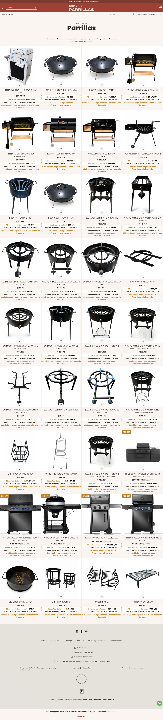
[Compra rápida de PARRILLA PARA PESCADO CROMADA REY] (61, 469)
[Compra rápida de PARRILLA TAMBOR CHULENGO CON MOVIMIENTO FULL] (20, 149)
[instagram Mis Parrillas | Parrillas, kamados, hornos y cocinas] (77, 632)
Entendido (81, 716)
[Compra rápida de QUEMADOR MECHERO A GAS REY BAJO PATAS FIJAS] (102, 277)
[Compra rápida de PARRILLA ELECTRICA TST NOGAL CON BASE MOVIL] (20, 85)
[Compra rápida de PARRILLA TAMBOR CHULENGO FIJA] (61, 149)
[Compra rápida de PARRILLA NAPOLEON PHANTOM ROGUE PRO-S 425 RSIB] (142, 533)
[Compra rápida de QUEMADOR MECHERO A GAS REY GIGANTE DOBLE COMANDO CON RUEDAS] (102, 469)
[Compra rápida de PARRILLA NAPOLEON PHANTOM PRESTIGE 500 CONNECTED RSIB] (20, 533)
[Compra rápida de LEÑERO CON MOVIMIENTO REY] (20, 469)
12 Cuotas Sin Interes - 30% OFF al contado (81, 2)
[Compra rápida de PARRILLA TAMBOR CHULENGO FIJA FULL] (142, 85)
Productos (55, 640)
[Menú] (4, 8)
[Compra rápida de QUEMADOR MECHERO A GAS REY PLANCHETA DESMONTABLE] (142, 213)
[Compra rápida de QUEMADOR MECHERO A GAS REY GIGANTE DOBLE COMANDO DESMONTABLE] (142, 341)
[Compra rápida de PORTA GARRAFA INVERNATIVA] (142, 277)
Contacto (80, 640)
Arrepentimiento (116, 640)
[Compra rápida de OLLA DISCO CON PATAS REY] (20, 597)
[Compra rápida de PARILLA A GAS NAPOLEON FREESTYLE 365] (102, 533)
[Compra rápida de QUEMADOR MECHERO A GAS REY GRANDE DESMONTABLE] (61, 341)
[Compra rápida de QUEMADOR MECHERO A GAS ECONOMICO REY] (61, 405)
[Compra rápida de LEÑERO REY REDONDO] (61, 597)
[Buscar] (35, 8)
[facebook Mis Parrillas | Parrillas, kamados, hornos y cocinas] (81, 632)
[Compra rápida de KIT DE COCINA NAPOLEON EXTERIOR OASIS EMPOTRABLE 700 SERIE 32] (142, 469)
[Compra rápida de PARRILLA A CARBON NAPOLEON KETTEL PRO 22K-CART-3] (61, 533)
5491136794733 (83, 648)
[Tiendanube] (81, 668)
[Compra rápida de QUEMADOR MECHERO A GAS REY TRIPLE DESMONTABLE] (102, 213)
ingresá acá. (87, 699)
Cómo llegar (67, 640)
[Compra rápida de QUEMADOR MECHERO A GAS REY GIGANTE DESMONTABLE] (20, 341)
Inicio (3, 15)
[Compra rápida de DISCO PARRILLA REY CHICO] (20, 213)
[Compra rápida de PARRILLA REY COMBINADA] (142, 597)
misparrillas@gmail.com (83, 657)
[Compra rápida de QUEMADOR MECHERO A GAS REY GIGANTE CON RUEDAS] (102, 341)
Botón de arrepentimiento (104, 699)
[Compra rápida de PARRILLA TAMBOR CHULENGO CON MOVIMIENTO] (102, 149)
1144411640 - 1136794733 (83, 652)
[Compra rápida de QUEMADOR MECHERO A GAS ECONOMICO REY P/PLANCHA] (20, 405)
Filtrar (112, 15)
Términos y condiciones (96, 640)
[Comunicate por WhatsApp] (159, 703)
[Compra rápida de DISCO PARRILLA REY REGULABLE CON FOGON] (142, 149)
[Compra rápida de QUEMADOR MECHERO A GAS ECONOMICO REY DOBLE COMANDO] (102, 405)
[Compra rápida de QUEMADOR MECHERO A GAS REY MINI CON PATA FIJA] (20, 277)
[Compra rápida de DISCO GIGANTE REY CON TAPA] (61, 213)
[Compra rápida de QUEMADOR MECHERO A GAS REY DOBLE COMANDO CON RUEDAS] (142, 405)
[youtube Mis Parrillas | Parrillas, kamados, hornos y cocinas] (86, 632)
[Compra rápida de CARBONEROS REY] (102, 597)
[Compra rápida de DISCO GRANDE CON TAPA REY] (102, 85)
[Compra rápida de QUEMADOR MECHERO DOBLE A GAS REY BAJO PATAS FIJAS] (61, 277)
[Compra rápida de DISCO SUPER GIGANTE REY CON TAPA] (61, 85)
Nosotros (44, 640)
